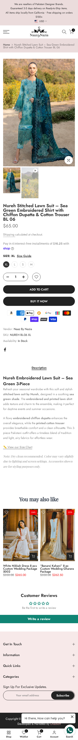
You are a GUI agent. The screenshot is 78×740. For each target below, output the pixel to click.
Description (39, 368)
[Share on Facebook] (5, 349)
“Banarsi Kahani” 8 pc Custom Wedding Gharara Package (57, 569)
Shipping (9, 234)
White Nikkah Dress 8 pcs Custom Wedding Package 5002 (20, 569)
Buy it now (39, 301)
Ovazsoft (55, 724)
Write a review (39, 619)
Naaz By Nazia (23, 329)
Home (6, 44)
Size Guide (24, 256)
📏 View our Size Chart (17, 447)
